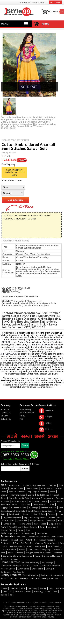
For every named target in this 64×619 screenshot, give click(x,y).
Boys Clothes (13, 533)
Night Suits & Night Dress (35, 517)
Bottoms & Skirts (18, 508)
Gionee (43, 588)
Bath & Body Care (30, 575)
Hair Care (35, 578)
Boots (52, 492)
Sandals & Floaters (17, 492)
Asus (23, 588)
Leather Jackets (16, 488)
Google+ (49, 417)
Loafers (31, 495)
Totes (10, 553)
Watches (58, 553)
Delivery (4, 416)
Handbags (33, 508)
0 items (45, 24)
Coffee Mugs (47, 562)
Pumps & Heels (10, 524)
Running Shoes (18, 495)
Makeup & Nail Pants (50, 578)
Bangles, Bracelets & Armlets (39, 553)
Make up (24, 578)
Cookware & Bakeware (50, 566)
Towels (22, 549)
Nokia (28, 592)
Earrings (27, 514)
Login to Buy (15, 199)
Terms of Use (55, 603)
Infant (15, 543)
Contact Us (5, 413)
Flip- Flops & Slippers (37, 492)
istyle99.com (9, 353)
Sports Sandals (30, 527)
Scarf (28, 530)
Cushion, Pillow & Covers (46, 543)
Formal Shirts (56, 501)
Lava (5, 592)
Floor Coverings (55, 546)
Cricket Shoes (43, 495)
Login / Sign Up (55, 2)
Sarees (15, 505)
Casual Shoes (32, 488)
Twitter (48, 423)
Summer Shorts (19, 501)
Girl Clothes (42, 533)
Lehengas (52, 527)
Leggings (4, 508)
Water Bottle (31, 540)
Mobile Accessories (40, 344)
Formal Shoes (15, 527)
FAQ (21, 419)
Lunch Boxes (17, 540)
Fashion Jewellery (48, 508)
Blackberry (32, 588)
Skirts (20, 530)
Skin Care (13, 578)
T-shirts (52, 485)
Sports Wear (34, 501)
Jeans (44, 501)
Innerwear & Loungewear (42, 498)
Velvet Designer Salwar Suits (40, 511)
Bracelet (4, 559)
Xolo (12, 595)
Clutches (19, 553)
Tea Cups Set (26, 543)
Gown (42, 527)
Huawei (4, 588)
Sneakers (5, 495)
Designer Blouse (8, 530)
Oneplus (14, 588)
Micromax (19, 592)
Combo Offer (14, 514)
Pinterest (49, 429)
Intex (51, 588)
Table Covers (33, 549)
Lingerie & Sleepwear (12, 517)
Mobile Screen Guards (39, 537)
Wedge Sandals (37, 521)
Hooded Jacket (14, 485)
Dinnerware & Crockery (10, 566)
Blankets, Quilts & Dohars (21, 546)
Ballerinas (51, 521)
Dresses (51, 514)
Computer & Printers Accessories (17, 556)
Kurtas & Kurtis (7, 521)
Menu (4, 23)
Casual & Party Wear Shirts (35, 485)
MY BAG (53, 11)
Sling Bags (46, 549)
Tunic (51, 505)
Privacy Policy (25, 409)
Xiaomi (4, 595)
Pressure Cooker (8, 569)
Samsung (38, 592)
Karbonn (60, 588)
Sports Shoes (47, 488)
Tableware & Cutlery (30, 562)
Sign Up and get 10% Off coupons (32, 2)
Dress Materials (40, 505)
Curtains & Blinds (8, 549)
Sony (47, 592)
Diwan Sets (40, 546)
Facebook (49, 410)
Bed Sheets (21, 537)
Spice (55, 592)
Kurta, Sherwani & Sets (19, 498)
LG (11, 592)
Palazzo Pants (55, 517)
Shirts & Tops (39, 514)
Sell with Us (6, 419)
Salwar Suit (25, 505)
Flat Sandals (22, 521)
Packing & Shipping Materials (47, 556)
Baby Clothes (28, 533)
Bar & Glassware (30, 566)
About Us (5, 409)
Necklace (14, 559)
